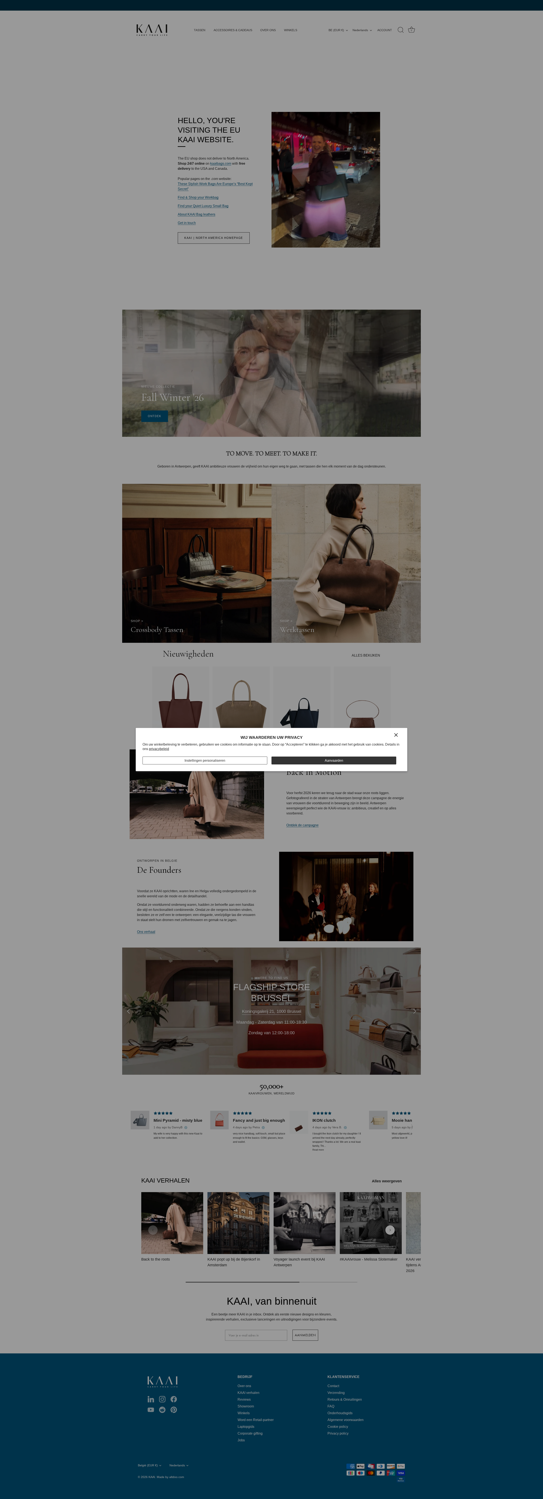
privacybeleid (159, 749)
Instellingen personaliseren (205, 760)
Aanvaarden (334, 760)
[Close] (396, 734)
